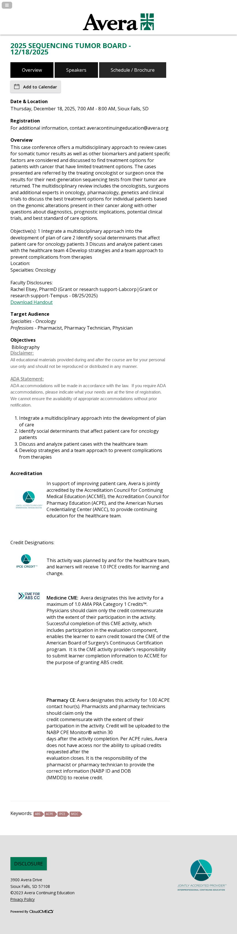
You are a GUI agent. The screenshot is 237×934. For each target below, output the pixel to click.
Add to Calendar (40, 87)
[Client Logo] (118, 34)
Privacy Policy (22, 899)
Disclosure (28, 863)
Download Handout (31, 302)
